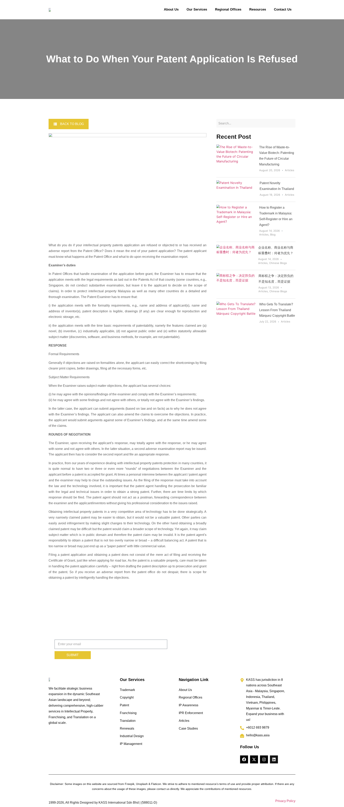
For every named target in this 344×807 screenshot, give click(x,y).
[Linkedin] (274, 759)
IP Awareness (188, 705)
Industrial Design (132, 736)
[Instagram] (264, 759)
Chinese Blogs (278, 263)
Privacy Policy (285, 801)
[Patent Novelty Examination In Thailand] (236, 189)
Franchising (128, 713)
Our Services (197, 9)
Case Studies (188, 728)
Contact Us (282, 9)
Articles (289, 170)
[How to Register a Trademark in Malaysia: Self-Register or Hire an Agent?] (236, 221)
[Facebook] (244, 759)
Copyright (127, 697)
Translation (128, 720)
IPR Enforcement (191, 713)
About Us (171, 9)
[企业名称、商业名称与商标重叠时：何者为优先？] (235, 256)
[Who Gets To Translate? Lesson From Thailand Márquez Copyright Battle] (236, 314)
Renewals (127, 728)
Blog (273, 234)
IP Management (131, 743)
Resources (257, 9)
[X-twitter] (254, 759)
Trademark (127, 690)
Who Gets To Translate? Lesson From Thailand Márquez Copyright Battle (277, 310)
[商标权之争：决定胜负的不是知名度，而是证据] (235, 284)
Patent (124, 705)
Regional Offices (228, 9)
